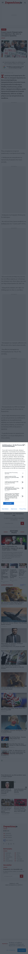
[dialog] (14, 477)
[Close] (24, 445)
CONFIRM (9, 503)
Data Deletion (5, 509)
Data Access (14, 509)
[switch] (22, 477)
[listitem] (14, 473)
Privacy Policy (22, 509)
